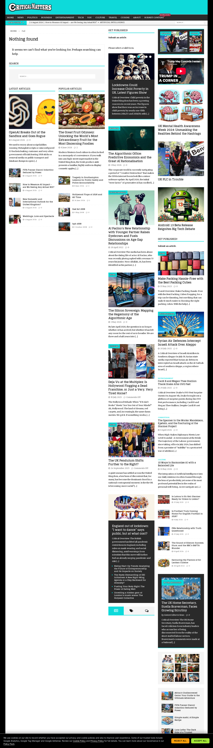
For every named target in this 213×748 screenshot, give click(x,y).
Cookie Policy (79, 741)
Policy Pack (8, 744)
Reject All (180, 741)
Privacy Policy (97, 741)
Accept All (200, 741)
